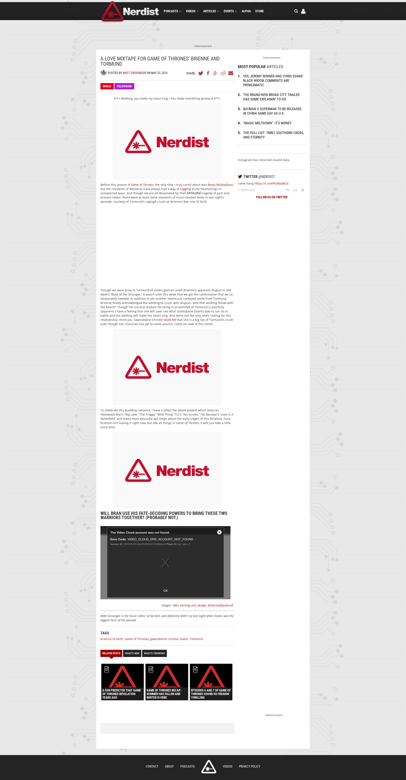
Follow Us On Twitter (271, 197)
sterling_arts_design (193, 605)
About (169, 766)
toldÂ (170, 320)
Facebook (208, 73)
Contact (152, 766)
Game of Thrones (142, 185)
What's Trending (154, 653)
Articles (209, 11)
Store (259, 11)
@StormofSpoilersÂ (221, 605)
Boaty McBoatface (220, 185)
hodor (184, 639)
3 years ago (246, 190)
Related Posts (111, 653)
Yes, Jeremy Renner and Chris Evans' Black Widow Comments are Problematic (273, 80)
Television (124, 86)
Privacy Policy (249, 766)
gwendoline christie (164, 639)
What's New (132, 653)
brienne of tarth (111, 639)
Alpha (246, 11)
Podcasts (171, 11)
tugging (185, 189)
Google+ (215, 73)
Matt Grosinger (134, 73)
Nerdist (130, 12)
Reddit (223, 73)
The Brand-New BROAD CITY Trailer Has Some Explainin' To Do (271, 97)
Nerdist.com (208, 766)
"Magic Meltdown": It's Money (267, 123)
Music (107, 86)
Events (229, 11)
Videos (190, 11)
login (303, 11)
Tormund (196, 639)
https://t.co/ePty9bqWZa (271, 183)
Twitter (201, 73)
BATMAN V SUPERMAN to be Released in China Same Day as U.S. (272, 111)
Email (230, 73)
